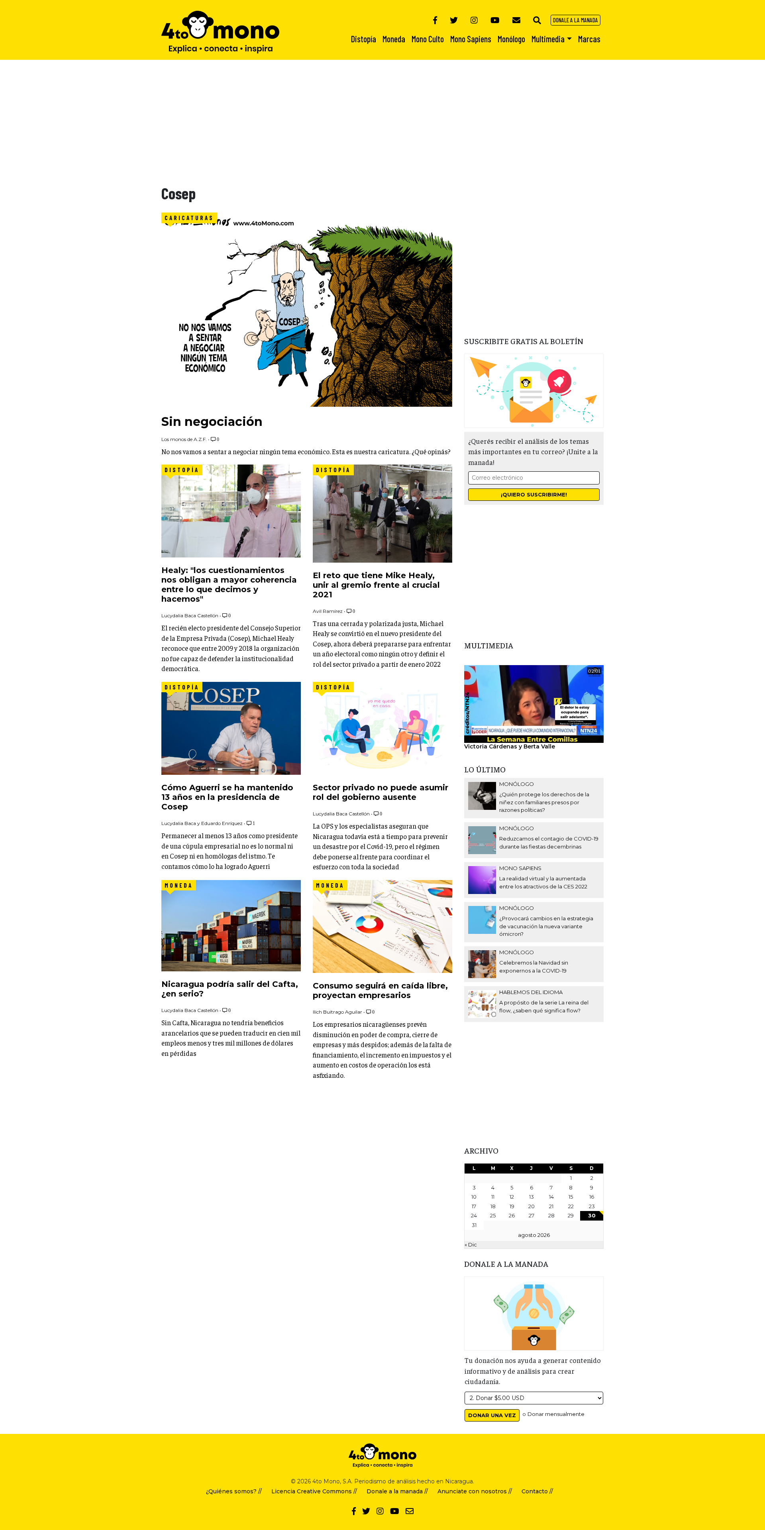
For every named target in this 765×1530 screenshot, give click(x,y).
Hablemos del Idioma (531, 992)
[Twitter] (454, 20)
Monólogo (516, 784)
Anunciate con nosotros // (474, 1491)
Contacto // (537, 1491)
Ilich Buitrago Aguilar (337, 1012)
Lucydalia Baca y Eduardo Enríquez (202, 823)
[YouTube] (495, 20)
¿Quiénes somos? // (234, 1491)
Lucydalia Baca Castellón (189, 615)
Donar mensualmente (556, 1414)
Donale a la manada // (397, 1491)
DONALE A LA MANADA (575, 20)
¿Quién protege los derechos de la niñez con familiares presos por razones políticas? (544, 802)
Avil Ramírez (328, 611)
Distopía (182, 469)
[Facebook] (435, 20)
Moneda (179, 885)
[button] (537, 20)
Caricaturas (189, 217)
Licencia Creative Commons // (314, 1491)
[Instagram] (474, 20)
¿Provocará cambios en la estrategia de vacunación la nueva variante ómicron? (546, 926)
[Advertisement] (239, 115)
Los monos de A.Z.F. (184, 439)
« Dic (471, 1244)
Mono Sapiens (520, 868)
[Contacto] (516, 20)
